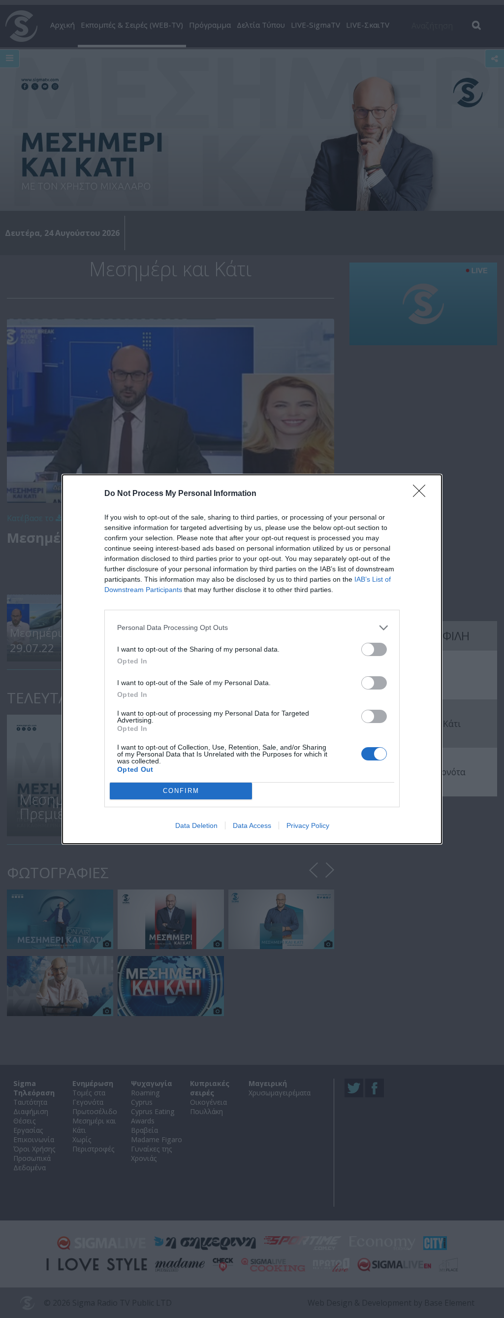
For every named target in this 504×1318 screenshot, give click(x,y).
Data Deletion (196, 825)
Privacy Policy (307, 825)
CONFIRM (181, 790)
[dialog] (252, 659)
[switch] (374, 649)
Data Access (252, 825)
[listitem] (252, 628)
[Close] (422, 494)
